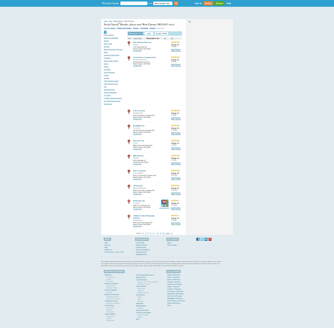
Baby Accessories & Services (113, 49)
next (167, 233)
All (105, 32)
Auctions (106, 46)
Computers (107, 58)
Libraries (109, 292)
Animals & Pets (140, 277)
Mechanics (109, 281)
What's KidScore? (164, 208)
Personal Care (140, 295)
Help (228, 3)
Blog (106, 247)
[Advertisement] (167, 13)
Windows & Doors (143, 292)
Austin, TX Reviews (173, 277)
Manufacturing (110, 286)
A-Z (165, 38)
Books (106, 52)
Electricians (141, 288)
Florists (106, 66)
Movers (140, 317)
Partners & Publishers (143, 250)
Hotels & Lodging (143, 315)
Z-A (172, 38)
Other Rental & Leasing (111, 81)
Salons (140, 297)
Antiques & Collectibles (111, 38)
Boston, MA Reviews (173, 279)
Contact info (137, 51)
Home (106, 21)
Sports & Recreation (142, 310)
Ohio (110, 21)
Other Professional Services (145, 275)
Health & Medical (110, 314)
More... (138, 319)
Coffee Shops (110, 307)
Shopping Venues (109, 89)
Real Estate (139, 303)
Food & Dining (109, 305)
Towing (108, 279)
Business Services (112, 288)
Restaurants (110, 312)
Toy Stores (107, 95)
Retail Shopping (141, 306)
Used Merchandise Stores (112, 101)
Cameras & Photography (112, 55)
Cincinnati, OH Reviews (174, 284)
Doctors (136, 28)
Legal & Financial (141, 280)
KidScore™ (108, 250)
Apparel (106, 41)
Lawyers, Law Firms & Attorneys (148, 282)
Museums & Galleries (113, 303)
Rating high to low (152, 38)
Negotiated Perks (141, 254)
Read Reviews (175, 49)
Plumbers (141, 290)
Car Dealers (144, 28)
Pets (105, 87)
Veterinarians (110, 320)
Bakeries (109, 310)
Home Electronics (109, 72)
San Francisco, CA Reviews (176, 301)
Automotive (108, 275)
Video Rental (108, 104)
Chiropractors (110, 316)
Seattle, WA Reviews (173, 303)
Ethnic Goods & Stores (111, 61)
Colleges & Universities (113, 299)
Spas (139, 299)
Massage (141, 301)
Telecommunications (110, 92)
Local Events (140, 242)
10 (164, 233)
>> (171, 233)
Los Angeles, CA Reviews (175, 291)
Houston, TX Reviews (174, 289)
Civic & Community (111, 290)
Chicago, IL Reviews (173, 282)
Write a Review (176, 51)
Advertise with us (141, 252)
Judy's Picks (138, 38)
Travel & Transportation (143, 312)
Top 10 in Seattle (109, 28)
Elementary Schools (112, 296)
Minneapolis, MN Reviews (175, 293)
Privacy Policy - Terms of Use (114, 252)
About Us (108, 245)
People (158, 33)
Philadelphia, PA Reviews (175, 298)
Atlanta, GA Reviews (173, 275)
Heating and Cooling (124, 28)
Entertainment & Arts (111, 301)
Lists (149, 33)
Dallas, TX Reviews (173, 286)
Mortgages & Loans (144, 284)
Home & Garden (141, 286)
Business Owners (141, 245)
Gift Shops (107, 69)
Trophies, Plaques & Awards (113, 98)
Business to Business (111, 283)
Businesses (133, 33)
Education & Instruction (112, 294)
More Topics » (161, 28)
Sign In (169, 242)
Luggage (106, 78)
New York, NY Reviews (174, 296)
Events (106, 64)
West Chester (118, 21)
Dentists (153, 28)
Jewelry (106, 75)
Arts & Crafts (108, 43)
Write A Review (172, 245)
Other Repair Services (111, 84)
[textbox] (133, 3)
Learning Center (141, 247)
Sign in (198, 3)
